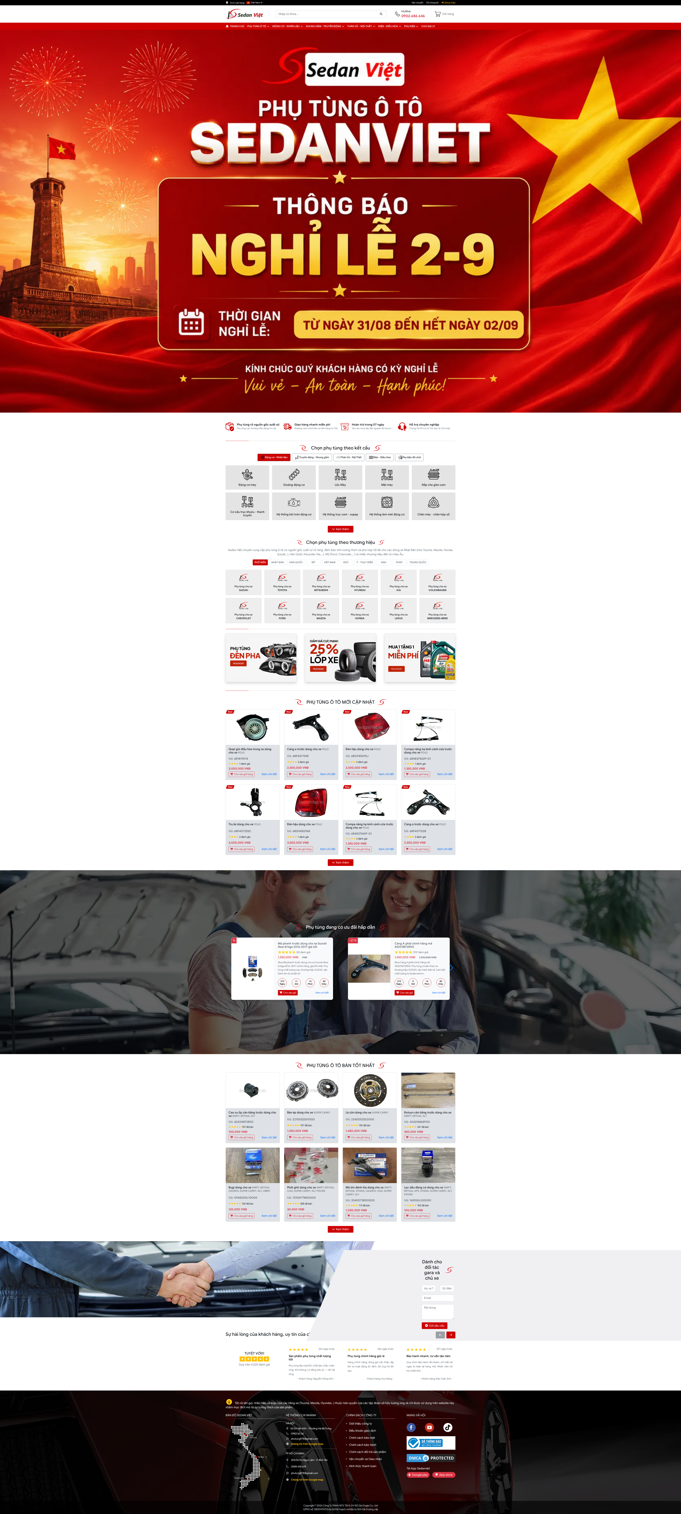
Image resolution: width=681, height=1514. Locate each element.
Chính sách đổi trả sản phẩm (367, 1452)
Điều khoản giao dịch (362, 1431)
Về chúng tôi (432, 2)
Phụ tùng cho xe (243, 588)
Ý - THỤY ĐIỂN (364, 562)
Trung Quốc (418, 562)
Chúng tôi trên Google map (307, 1443)
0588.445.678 (298, 1466)
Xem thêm (342, 529)
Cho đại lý (428, 26)
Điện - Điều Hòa (382, 457)
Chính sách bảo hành (362, 1445)
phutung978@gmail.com (304, 1438)
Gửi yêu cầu (436, 1325)
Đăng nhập (449, 2)
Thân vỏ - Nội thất (359, 26)
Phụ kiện (409, 26)
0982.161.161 (297, 1433)
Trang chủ (236, 26)
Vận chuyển (417, 2)
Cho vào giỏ (289, 992)
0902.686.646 (413, 16)
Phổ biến (260, 562)
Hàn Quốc (296, 562)
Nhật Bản (277, 562)
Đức (346, 562)
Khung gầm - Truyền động (323, 26)
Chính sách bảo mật (362, 1438)
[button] (268, 26)
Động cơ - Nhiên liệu (286, 26)
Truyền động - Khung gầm (314, 457)
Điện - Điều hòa (388, 26)
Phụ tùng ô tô (256, 26)
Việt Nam (329, 562)
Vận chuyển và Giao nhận (365, 1459)
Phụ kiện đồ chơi (411, 457)
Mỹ (313, 562)
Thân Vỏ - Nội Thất (351, 457)
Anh (383, 562)
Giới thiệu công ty (360, 1423)
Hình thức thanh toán (362, 1466)
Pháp (399, 562)
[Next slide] (451, 1335)
